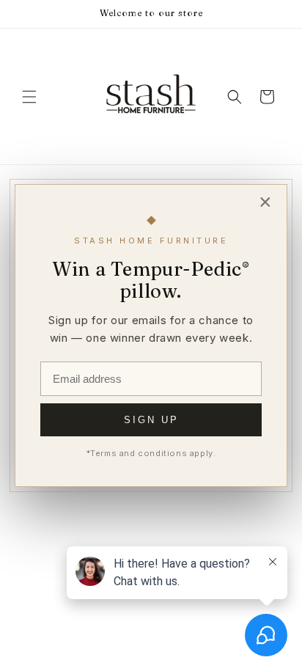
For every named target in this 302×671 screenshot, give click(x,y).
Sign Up (151, 419)
